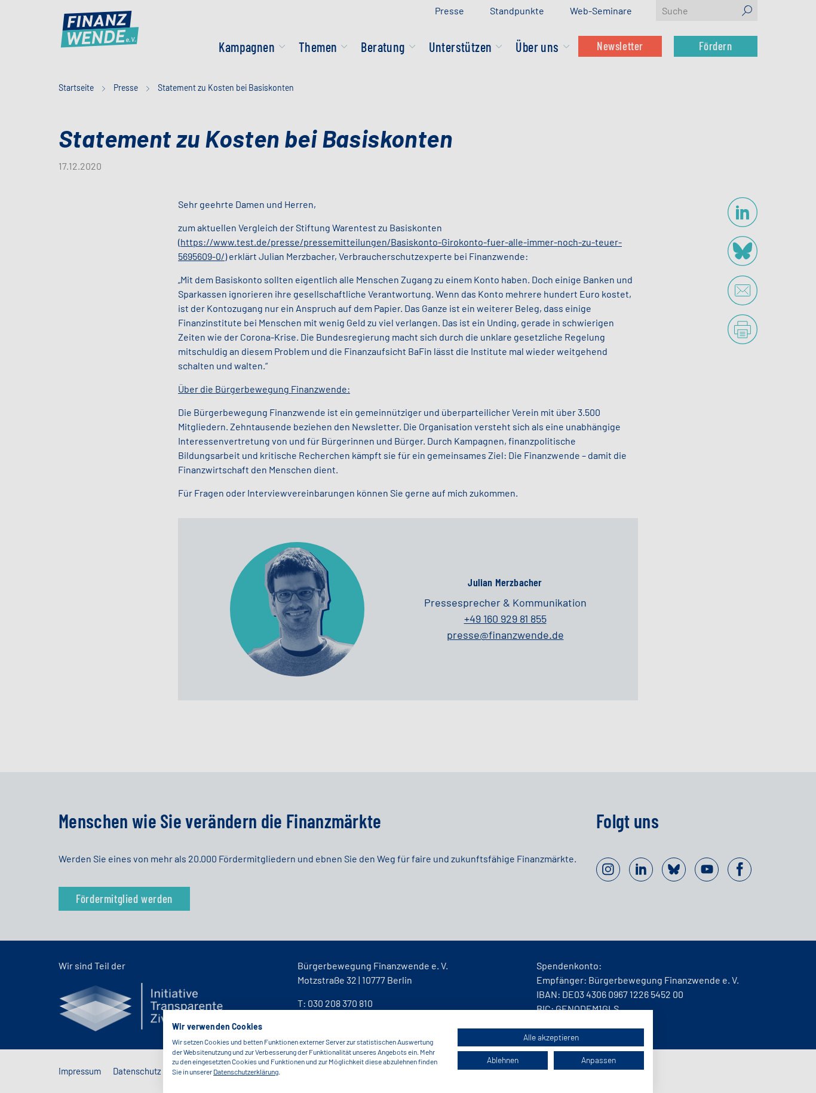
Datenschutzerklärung (245, 1071)
